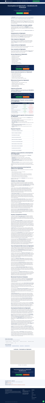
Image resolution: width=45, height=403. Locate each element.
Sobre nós (33, 392)
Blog (32, 396)
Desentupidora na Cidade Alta (9, 341)
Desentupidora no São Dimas (16, 341)
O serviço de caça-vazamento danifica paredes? (17, 141)
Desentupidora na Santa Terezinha (23, 341)
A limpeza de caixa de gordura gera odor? (16, 137)
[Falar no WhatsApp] (43, 401)
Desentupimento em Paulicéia (31, 341)
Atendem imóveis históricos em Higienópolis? (17, 139)
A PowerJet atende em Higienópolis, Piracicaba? (17, 130)
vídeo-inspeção (13, 40)
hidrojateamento (13, 34)
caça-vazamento (17, 50)
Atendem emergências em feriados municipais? (17, 143)
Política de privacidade (34, 397)
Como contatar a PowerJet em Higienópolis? (17, 150)
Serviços (32, 393)
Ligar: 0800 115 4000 (26, 374)
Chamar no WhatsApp (19, 374)
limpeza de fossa (13, 46)
